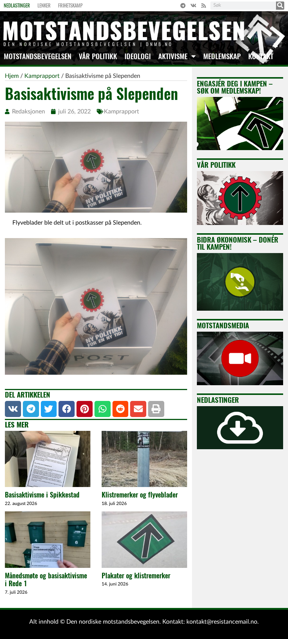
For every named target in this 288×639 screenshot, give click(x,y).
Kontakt (260, 56)
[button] (13, 409)
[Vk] (193, 5)
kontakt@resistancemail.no (221, 622)
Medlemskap (222, 56)
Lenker (44, 5)
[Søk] (280, 5)
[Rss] (204, 5)
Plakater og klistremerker (136, 575)
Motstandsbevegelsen (37, 56)
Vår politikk (98, 56)
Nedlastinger (17, 5)
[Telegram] (183, 5)
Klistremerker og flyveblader (140, 494)
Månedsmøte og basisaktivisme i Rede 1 (46, 579)
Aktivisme (173, 56)
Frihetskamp (70, 5)
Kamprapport (121, 112)
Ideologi (137, 56)
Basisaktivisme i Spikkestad (42, 494)
